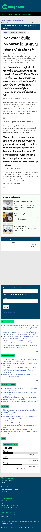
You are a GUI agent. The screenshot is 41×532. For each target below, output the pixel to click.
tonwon (5, 239)
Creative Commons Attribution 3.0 (11, 515)
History (9, 480)
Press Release (19, 21)
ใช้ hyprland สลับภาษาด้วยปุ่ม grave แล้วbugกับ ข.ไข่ (19, 410)
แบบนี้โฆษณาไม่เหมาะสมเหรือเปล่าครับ (14, 423)
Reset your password (9, 316)
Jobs (15, 14)
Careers (3, 482)
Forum (10, 14)
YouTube (15, 505)
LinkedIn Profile (6, 523)
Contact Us (4, 491)
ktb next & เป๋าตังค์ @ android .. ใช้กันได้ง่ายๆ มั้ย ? (18, 429)
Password (6, 298)
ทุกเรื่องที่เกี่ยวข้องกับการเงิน (11, 421)
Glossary (15, 489)
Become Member (6, 487)
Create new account (9, 312)
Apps (2, 503)
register (33, 244)
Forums (9, 21)
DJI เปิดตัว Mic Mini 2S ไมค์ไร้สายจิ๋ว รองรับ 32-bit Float (19, 368)
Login (30, 14)
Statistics (4, 485)
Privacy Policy (5, 493)
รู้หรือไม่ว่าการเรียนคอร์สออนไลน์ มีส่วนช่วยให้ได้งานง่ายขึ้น (20, 401)
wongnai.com (28, 527)
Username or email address (11, 288)
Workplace (23, 14)
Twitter (3, 505)
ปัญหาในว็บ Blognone (9, 412)
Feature (3, 14)
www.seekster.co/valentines (21, 111)
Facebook (9, 505)
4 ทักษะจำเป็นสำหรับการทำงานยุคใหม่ (14, 399)
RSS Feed (4, 501)
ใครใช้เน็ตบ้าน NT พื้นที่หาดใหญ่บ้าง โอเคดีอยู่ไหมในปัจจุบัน (20, 416)
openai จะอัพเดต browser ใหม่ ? (12, 419)
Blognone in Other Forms (9, 507)
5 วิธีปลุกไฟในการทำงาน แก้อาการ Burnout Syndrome (19, 397)
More (37, 351)
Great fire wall (7, 414)
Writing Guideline (6, 489)
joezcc (7, 32)
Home (3, 21)
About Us (4, 480)
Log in (33, 242)
